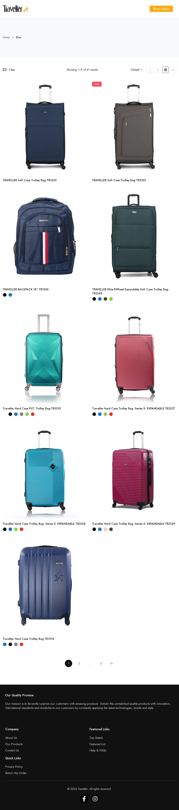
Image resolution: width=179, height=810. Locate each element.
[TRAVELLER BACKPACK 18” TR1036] (45, 236)
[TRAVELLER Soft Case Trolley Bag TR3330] (45, 127)
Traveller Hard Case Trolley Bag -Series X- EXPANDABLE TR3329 (133, 524)
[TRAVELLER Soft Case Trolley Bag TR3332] (134, 127)
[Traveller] (16, 8)
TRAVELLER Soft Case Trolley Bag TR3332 (119, 180)
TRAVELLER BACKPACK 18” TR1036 (26, 289)
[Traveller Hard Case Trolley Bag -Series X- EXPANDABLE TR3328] (45, 470)
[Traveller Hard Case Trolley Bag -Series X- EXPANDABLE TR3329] (134, 470)
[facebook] (84, 799)
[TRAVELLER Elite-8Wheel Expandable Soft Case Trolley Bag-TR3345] (134, 236)
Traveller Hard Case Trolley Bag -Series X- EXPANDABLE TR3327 (133, 408)
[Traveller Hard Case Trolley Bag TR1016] (45, 585)
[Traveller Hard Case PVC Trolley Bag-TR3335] (45, 355)
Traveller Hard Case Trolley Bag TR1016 (28, 639)
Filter (12, 70)
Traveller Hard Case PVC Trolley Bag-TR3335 (32, 408)
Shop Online (161, 9)
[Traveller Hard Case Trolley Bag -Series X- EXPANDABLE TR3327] (134, 355)
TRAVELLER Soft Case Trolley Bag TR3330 (29, 180)
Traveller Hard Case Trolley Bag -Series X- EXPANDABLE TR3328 (44, 524)
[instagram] (95, 799)
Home (6, 37)
